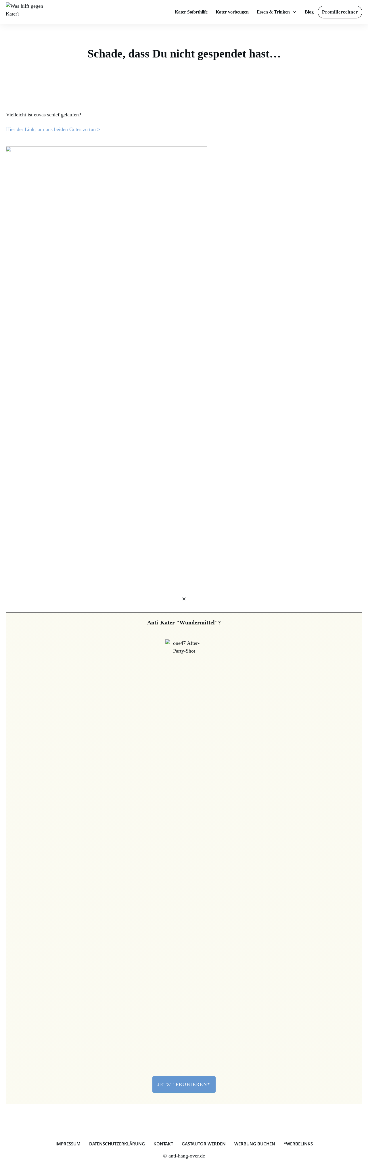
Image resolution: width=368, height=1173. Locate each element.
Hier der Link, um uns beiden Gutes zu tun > (53, 129)
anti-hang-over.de (186, 1156)
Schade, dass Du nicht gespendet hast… (184, 53)
